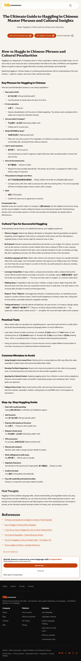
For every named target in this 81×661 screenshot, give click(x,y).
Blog (4, 617)
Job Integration (47, 612)
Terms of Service (18, 653)
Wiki (4, 625)
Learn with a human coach (49, 629)
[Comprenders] (12, 5)
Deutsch (13, 586)
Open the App (39, 565)
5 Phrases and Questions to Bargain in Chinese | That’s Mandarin (28, 520)
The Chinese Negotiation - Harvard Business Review (24, 535)
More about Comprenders (13, 575)
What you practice (28, 617)
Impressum (44, 653)
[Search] (70, 5)
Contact (5, 621)
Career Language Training (48, 622)
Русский (31, 586)
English (5, 586)
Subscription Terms (32, 653)
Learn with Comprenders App (18, 35)
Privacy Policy (7, 653)
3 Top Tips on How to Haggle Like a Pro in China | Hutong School (28, 530)
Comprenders (17, 650)
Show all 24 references (10, 552)
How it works (27, 612)
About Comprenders (63, 35)
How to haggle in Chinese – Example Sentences (22, 545)
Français (22, 586)
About (5, 612)
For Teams (26, 621)
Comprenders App (48, 639)
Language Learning (49, 617)
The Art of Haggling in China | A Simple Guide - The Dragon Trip (28, 540)
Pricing (24, 625)
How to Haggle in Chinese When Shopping (20, 525)
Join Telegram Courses (43, 35)
